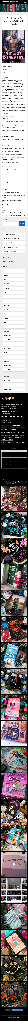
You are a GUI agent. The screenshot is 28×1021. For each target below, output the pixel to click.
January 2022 (7, 369)
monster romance (4, 429)
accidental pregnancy (11, 404)
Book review (6, 411)
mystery (9, 429)
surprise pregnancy (5, 442)
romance (21, 432)
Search (5, 219)
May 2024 (6, 301)
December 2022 (7, 344)
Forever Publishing (6, 422)
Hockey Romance (7, 425)
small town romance (10, 437)
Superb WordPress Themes (16, 1019)
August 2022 (7, 352)
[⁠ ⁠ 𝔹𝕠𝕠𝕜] (14, 629)
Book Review (7, 380)
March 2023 (6, 331)
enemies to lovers (18, 418)
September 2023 (8, 314)
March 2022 (6, 361)
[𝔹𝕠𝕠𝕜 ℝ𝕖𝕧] (14, 551)
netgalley (14, 429)
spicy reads (18, 437)
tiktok (5, 385)
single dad (3, 437)
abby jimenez (4, 404)
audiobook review (13, 406)
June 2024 (6, 296)
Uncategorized (7, 389)
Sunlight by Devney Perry (10, 251)
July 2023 (6, 318)
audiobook (4, 406)
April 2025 (6, 279)
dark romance (12, 419)
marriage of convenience (20, 427)
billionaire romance (9, 408)
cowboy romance (4, 418)
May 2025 (6, 275)
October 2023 (7, 309)
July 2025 (6, 271)
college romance (5, 413)
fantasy (3, 420)
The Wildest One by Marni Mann (11, 234)
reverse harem (13, 432)
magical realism (11, 427)
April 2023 (6, 327)
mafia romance (4, 427)
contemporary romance (11, 416)
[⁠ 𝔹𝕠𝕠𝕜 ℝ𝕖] (14, 786)
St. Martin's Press (17, 439)
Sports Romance (7, 439)
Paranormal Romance (5, 432)
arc (21, 404)
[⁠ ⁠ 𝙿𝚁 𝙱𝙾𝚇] (14, 864)
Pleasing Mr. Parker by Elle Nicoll (11, 247)
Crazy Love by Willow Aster (10, 243)
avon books (21, 406)
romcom (14, 435)
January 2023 (7, 339)
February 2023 (7, 335)
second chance (20, 435)
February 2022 (7, 365)
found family (13, 422)
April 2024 (6, 305)
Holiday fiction (16, 425)
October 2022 (7, 348)
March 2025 (6, 284)
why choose (12, 442)
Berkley (3, 408)
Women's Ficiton (20, 442)
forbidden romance (14, 420)
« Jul (14, 469)
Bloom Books (17, 408)
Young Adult (3, 444)
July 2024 (6, 292)
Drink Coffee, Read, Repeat (10, 2)
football (8, 420)
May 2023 (6, 322)
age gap (17, 404)
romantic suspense (5, 435)
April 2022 (6, 357)
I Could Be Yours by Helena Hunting (12, 238)
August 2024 (7, 288)
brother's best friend (15, 411)
